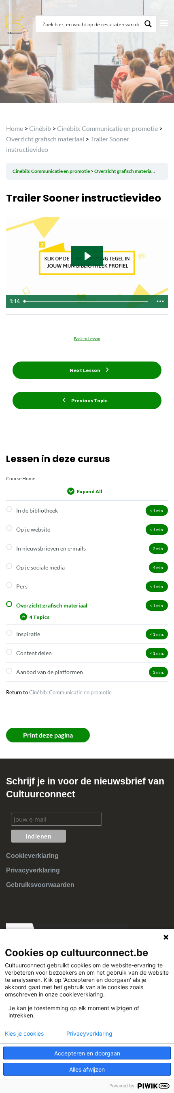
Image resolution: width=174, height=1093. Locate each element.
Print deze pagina (48, 735)
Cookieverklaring (32, 855)
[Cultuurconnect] (14, 23)
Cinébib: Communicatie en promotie (70, 692)
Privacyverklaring (33, 870)
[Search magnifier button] (148, 23)
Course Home (20, 478)
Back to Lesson (87, 338)
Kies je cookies (24, 1033)
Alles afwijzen (87, 1069)
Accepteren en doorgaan (87, 1053)
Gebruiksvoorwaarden (40, 884)
